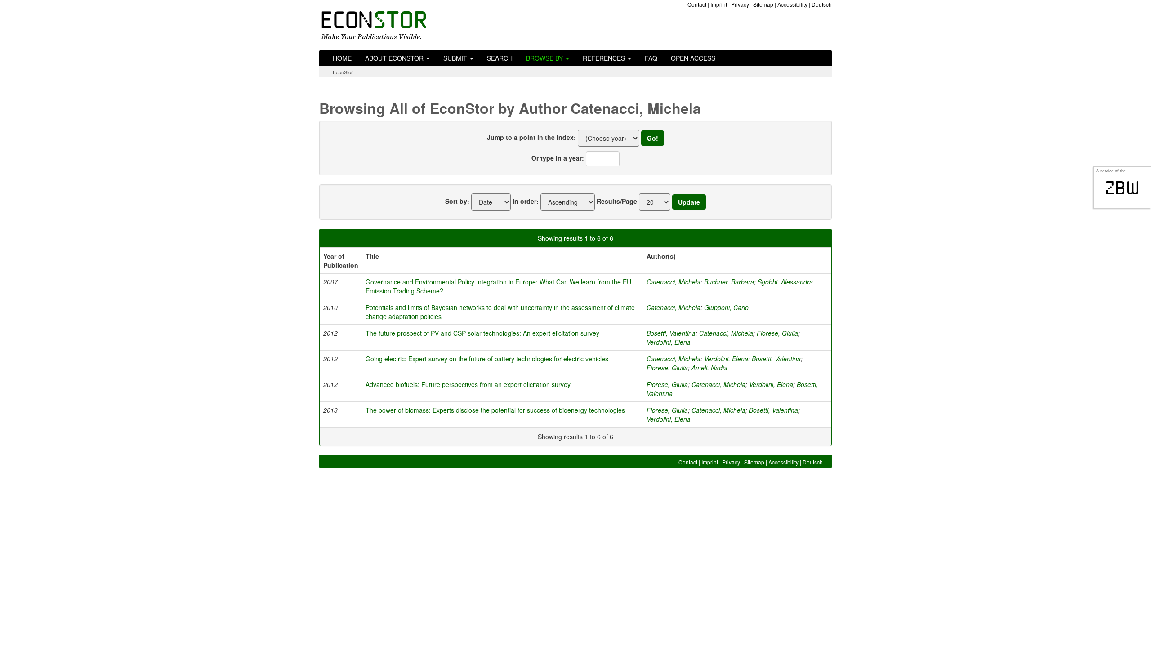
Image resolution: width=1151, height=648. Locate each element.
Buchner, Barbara (729, 281)
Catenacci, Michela (673, 281)
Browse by (545, 58)
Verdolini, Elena (669, 342)
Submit (456, 58)
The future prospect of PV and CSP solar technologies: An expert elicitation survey (482, 333)
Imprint (718, 4)
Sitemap (763, 4)
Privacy (740, 4)
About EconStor (395, 58)
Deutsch (822, 4)
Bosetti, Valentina (671, 333)
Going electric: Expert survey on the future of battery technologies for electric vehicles (487, 358)
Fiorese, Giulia (777, 333)
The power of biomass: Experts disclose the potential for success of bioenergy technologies (495, 409)
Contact (696, 4)
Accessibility (792, 4)
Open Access (693, 58)
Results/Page (617, 201)
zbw (1122, 188)
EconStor (343, 72)
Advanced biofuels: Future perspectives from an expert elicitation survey (468, 384)
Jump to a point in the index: (531, 137)
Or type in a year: (557, 157)
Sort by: (457, 201)
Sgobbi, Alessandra (785, 281)
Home (342, 58)
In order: (526, 201)
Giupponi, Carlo (726, 307)
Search (500, 58)
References (605, 58)
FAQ (651, 58)
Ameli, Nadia (709, 367)
